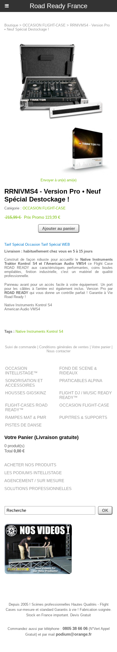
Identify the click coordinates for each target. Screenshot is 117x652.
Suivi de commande (20, 347)
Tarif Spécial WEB (55, 244)
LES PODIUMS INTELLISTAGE (33, 472)
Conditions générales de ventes (64, 347)
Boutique (11, 25)
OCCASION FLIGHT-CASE (84, 405)
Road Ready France (58, 6)
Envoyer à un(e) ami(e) (58, 180)
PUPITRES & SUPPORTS (83, 417)
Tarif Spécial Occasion (22, 244)
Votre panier (101, 347)
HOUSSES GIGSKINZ (25, 392)
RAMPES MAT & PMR (25, 417)
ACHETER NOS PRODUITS (30, 464)
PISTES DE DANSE (23, 425)
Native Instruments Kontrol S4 (39, 331)
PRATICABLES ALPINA (80, 380)
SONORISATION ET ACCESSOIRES (24, 382)
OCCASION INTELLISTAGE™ (21, 370)
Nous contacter (58, 351)
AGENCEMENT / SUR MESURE (34, 480)
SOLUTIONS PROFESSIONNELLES (38, 488)
